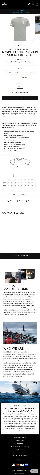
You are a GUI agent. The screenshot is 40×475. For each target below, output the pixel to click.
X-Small (8, 72)
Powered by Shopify (20, 473)
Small (16, 72)
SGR (19, 86)
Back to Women (21, 255)
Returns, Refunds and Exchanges (20, 446)
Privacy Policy (20, 440)
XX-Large (24, 77)
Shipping (17, 62)
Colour (20, 83)
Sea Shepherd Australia (20, 49)
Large (32, 72)
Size (20, 68)
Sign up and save (19, 455)
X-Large (15, 77)
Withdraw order (20, 450)
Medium (24, 72)
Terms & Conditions (20, 437)
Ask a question (20, 194)
